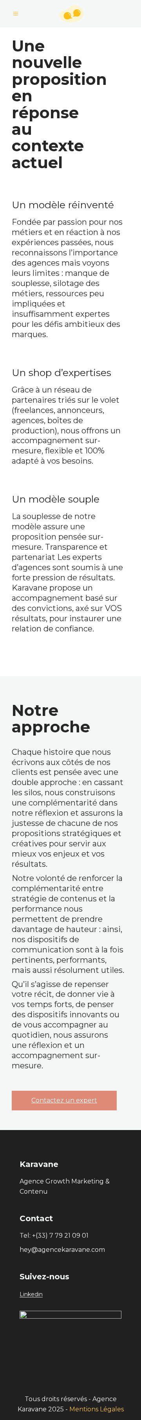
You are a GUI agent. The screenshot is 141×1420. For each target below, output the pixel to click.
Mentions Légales (96, 1409)
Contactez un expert (64, 1100)
